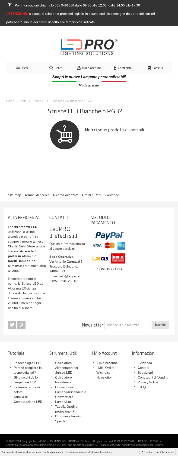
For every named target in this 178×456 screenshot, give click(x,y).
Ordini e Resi (91, 195)
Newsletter (92, 325)
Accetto (147, 451)
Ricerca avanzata (66, 195)
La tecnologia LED (27, 363)
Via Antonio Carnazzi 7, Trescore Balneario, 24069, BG (66, 266)
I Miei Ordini (105, 368)
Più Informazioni (165, 451)
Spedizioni (145, 372)
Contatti (143, 368)
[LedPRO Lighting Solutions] (89, 47)
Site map (14, 195)
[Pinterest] (21, 325)
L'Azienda (145, 363)
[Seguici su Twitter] (12, 325)
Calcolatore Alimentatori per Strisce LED (66, 367)
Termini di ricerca (37, 195)
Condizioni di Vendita (153, 377)
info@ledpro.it (69, 276)
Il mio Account (106, 363)
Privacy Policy (148, 382)
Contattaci (112, 195)
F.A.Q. (142, 387)
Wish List (103, 372)
